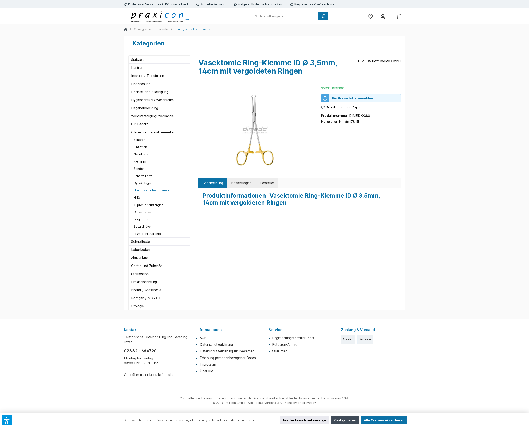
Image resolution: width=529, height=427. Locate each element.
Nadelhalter (142, 154)
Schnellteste (140, 241)
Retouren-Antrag (284, 344)
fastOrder (279, 351)
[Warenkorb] (400, 16)
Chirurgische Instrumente (152, 132)
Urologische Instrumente (152, 190)
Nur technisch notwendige (304, 420)
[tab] (212, 183)
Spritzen (137, 59)
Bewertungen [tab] (241, 183)
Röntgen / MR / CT (146, 298)
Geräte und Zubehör (146, 266)
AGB (203, 338)
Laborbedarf (140, 250)
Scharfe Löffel (143, 176)
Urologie (137, 306)
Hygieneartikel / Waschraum (152, 100)
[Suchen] (323, 16)
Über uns (206, 371)
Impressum (208, 364)
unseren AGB (339, 398)
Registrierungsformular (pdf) (293, 338)
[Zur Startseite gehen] (157, 16)
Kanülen (137, 68)
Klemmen (140, 161)
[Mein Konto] (383, 16)
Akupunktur (139, 258)
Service (275, 330)
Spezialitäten (143, 226)
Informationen (209, 330)
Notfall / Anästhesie (146, 290)
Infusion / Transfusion (147, 76)
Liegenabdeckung (144, 108)
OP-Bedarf (139, 124)
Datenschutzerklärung (216, 344)
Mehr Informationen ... (244, 420)
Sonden (139, 168)
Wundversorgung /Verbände (152, 116)
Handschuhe (140, 84)
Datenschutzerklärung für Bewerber (227, 351)
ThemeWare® (307, 402)
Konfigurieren (345, 420)
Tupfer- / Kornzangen (148, 205)
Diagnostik (141, 219)
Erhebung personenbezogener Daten (228, 358)
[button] (7, 420)
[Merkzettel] (370, 16)
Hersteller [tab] (267, 183)
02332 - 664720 (140, 350)
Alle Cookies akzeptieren (384, 420)
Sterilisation (140, 274)
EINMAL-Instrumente (147, 234)
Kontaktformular (161, 375)
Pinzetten (140, 147)
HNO (137, 197)
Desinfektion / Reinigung (149, 92)
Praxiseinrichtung (144, 282)
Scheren (139, 139)
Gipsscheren (142, 212)
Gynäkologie (142, 183)
